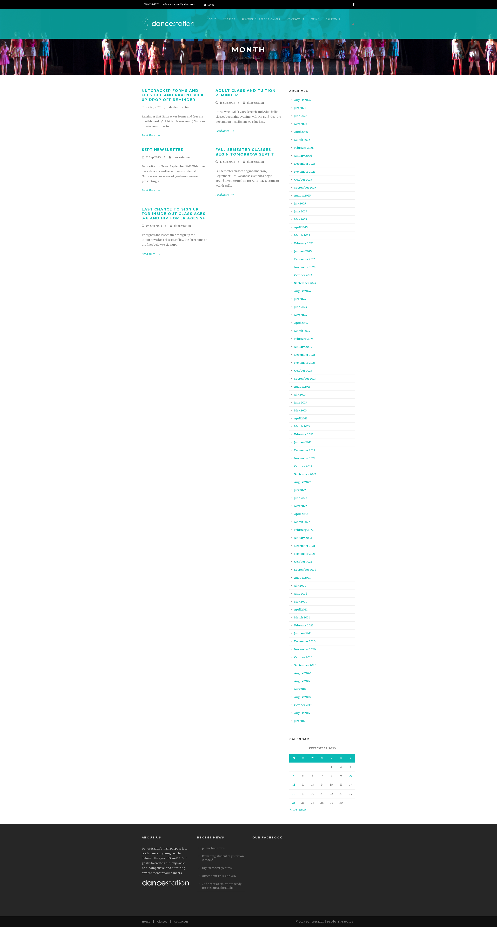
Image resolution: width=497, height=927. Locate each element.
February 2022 (304, 530)
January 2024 (303, 347)
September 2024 (305, 283)
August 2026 (302, 100)
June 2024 (300, 307)
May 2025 (300, 219)
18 (293, 794)
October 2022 (303, 466)
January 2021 (303, 633)
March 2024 (302, 331)
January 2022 (303, 538)
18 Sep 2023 (227, 102)
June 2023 (300, 402)
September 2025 (305, 187)
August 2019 (302, 681)
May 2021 (300, 601)
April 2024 (301, 323)
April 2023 (301, 418)
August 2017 (302, 713)
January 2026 (303, 155)
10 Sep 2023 (227, 161)
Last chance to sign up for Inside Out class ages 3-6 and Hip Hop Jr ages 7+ (174, 214)
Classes (162, 921)
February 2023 (303, 434)
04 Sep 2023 (154, 226)
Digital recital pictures (217, 868)
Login (210, 4)
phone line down (213, 848)
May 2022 (300, 506)
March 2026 (302, 140)
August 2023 (302, 386)
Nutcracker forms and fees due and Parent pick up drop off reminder (173, 95)
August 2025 (302, 195)
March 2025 (302, 235)
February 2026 (304, 148)
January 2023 (303, 442)
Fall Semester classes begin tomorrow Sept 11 (245, 152)
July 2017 (299, 721)
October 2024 (303, 275)
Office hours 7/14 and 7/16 (219, 876)
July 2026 (300, 108)
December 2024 (304, 259)
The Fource (345, 921)
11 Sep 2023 (153, 157)
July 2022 (300, 490)
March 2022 (302, 522)
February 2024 (304, 339)
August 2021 (302, 577)
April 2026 (301, 132)
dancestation (181, 107)
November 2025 (304, 171)
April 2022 (301, 514)
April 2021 (301, 609)
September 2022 (305, 474)
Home (146, 921)
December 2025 (304, 163)
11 (293, 784)
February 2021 (303, 625)
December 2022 (304, 450)
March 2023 (302, 426)
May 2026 (300, 124)
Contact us (181, 921)
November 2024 (305, 267)
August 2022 (302, 482)
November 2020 (305, 649)
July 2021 (300, 585)
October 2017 (303, 705)
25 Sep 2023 (153, 107)
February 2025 (304, 243)
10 (350, 775)
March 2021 (302, 617)
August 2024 (302, 291)
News (315, 19)
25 (293, 802)
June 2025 (300, 211)
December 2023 (304, 355)
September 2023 (305, 378)
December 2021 (304, 546)
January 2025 (303, 251)
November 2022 (304, 458)
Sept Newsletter (163, 150)
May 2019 (300, 689)
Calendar (333, 19)
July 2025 (300, 203)
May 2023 (300, 410)
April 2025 (301, 227)
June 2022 (300, 498)
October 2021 (303, 562)
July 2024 (300, 299)
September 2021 (305, 569)
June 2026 (300, 116)
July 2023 (300, 394)
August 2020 (302, 673)
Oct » (302, 809)
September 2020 (305, 665)
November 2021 (304, 554)
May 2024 (300, 315)
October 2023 (303, 370)
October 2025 (303, 179)
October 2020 (303, 657)
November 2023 (304, 362)
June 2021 (300, 593)
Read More (148, 135)
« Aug (293, 809)
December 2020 (304, 641)
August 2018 (302, 697)
